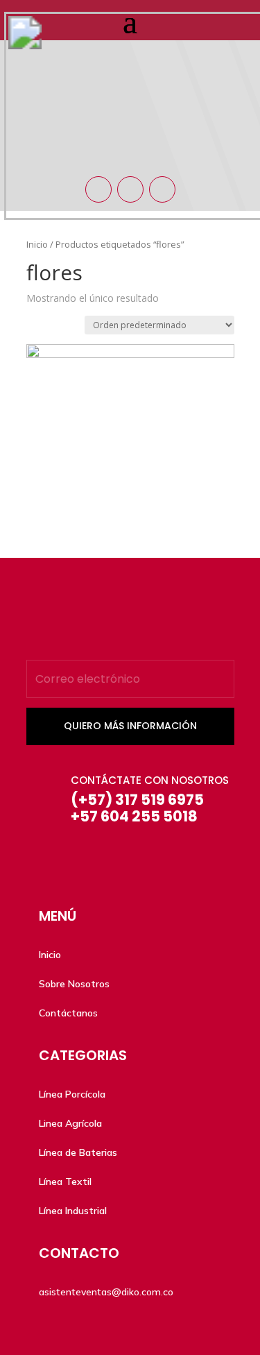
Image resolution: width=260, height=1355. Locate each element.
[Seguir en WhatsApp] (162, 189)
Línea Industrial (73, 1210)
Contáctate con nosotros (150, 780)
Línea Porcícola (72, 1094)
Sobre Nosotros (74, 984)
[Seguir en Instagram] (130, 189)
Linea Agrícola (70, 1123)
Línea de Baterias (78, 1152)
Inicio (50, 954)
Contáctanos (68, 1013)
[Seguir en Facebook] (98, 189)
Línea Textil (65, 1181)
